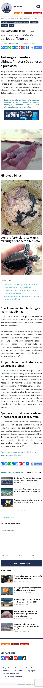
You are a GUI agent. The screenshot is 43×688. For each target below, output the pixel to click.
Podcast (37, 13)
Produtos (30, 668)
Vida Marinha (11, 18)
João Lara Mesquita (11, 43)
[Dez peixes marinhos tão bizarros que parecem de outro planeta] (7, 614)
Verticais (4, 25)
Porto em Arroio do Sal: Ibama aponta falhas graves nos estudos (27, 480)
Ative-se (27, 13)
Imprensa (7, 671)
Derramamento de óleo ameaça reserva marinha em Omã (22, 297)
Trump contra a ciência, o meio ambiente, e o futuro (28, 501)
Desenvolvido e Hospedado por (26, 684)
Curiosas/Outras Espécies (28, 18)
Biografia (6, 668)
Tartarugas (34, 22)
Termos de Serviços (11, 673)
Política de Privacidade (12, 676)
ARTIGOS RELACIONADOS (12, 472)
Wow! (11, 25)
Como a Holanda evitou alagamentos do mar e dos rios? (26, 626)
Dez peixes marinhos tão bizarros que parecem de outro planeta (25, 613)
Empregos (31, 671)
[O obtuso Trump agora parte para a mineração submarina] (7, 492)
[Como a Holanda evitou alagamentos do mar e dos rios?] (7, 627)
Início (2, 18)
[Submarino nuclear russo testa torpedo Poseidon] (7, 579)
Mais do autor (34, 472)
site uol (6, 316)
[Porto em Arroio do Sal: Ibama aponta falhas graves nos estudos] (7, 481)
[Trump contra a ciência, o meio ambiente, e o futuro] (7, 503)
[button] (38, 6)
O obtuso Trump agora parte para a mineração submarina (27, 490)
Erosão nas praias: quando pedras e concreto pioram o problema (20, 285)
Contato (18, 671)
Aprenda (18, 13)
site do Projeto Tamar (13, 370)
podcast (24, 644)
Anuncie (18, 668)
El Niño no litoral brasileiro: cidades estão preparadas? (20, 291)
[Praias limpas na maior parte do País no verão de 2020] (7, 602)
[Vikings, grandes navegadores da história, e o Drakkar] (7, 591)
